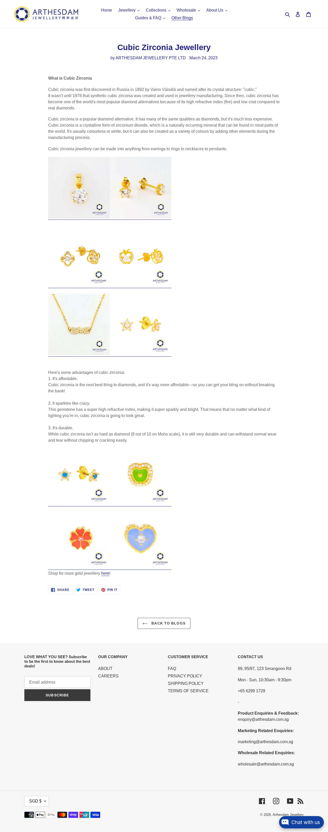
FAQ (172, 668)
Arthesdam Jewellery (288, 815)
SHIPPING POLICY (186, 683)
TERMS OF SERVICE (188, 691)
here (105, 573)
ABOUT (105, 668)
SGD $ (35, 801)
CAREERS (108, 676)
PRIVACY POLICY (185, 676)
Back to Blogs (168, 623)
